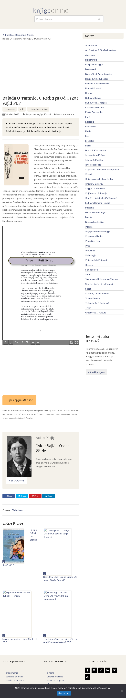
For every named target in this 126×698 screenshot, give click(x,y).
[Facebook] (87, 670)
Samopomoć (91, 269)
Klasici (47, 114)
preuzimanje (12, 672)
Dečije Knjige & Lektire (96, 78)
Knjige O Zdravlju (94, 183)
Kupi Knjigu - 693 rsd (19, 400)
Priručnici (90, 250)
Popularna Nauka (94, 236)
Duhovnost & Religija (96, 102)
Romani (89, 264)
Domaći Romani (93, 88)
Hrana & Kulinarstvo (95, 150)
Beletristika (91, 59)
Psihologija (90, 255)
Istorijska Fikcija (93, 164)
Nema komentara (65, 114)
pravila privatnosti (15, 680)
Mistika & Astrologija (95, 212)
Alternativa (91, 45)
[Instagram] (101, 670)
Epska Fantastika (94, 112)
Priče (87, 245)
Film (87, 136)
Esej (87, 117)
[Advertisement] (40, 69)
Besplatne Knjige (34, 114)
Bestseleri (90, 69)
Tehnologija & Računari (97, 303)
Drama (88, 93)
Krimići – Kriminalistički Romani (100, 198)
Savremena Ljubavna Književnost (102, 279)
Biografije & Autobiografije (98, 74)
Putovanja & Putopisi (96, 260)
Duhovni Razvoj (93, 97)
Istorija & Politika (94, 159)
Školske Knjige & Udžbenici (99, 284)
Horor (88, 145)
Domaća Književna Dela (97, 83)
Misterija (89, 207)
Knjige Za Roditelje (95, 188)
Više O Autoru (16, 480)
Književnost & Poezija (96, 193)
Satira (88, 274)
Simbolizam (17, 510)
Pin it (36, 496)
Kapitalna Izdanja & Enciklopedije (102, 169)
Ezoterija (89, 121)
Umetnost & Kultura (95, 312)
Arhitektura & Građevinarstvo (100, 50)
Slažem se (63, 693)
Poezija (89, 226)
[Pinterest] (94, 670)
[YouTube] (87, 677)
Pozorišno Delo (93, 241)
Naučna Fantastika (94, 221)
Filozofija (89, 140)
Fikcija (88, 131)
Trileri (88, 307)
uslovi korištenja (55, 676)
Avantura (90, 54)
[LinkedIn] (107, 670)
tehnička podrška (14, 676)
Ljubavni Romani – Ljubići (97, 202)
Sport (88, 288)
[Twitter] (114, 670)
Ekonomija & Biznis (94, 107)
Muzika (88, 217)
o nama (50, 672)
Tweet (23, 496)
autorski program (96, 372)
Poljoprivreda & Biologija (97, 231)
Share (9, 496)
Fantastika (90, 126)
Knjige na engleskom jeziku (99, 179)
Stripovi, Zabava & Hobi (97, 293)
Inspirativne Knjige (95, 155)
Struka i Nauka (92, 298)
